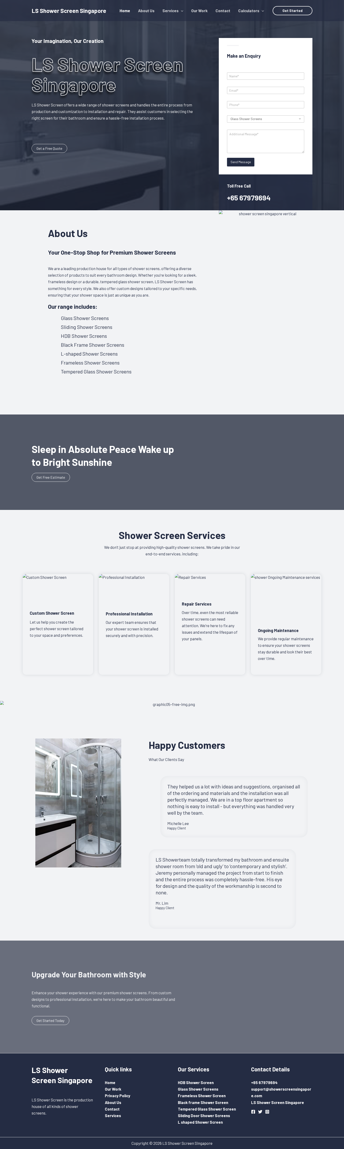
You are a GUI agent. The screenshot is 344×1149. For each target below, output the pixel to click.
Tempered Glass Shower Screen (207, 1109)
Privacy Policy (117, 1095)
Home (110, 1082)
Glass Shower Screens (198, 1089)
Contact (112, 1109)
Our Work (113, 1089)
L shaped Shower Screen (200, 1122)
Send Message (241, 162)
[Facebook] (253, 1112)
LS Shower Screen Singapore (69, 10)
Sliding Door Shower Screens (204, 1115)
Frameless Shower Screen (202, 1095)
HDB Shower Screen (196, 1082)
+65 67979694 (249, 197)
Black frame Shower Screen (203, 1102)
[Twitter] (260, 1112)
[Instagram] (267, 1112)
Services (113, 1115)
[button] (181, 10)
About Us (113, 1102)
